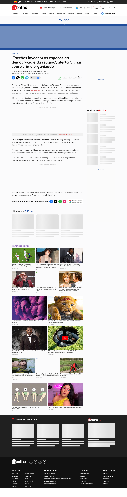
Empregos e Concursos (75, 13)
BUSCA (93, 1)
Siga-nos (33, 77)
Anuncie (82, 476)
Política (51, 13)
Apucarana (15, 13)
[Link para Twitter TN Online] (35, 462)
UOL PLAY (57, 1)
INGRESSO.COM (29, 1)
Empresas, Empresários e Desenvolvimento (57, 478)
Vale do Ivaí (35, 13)
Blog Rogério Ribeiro (50, 483)
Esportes (14, 486)
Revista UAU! (61, 13)
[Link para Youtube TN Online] (44, 462)
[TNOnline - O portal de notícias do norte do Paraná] (19, 7)
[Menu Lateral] (114, 8)
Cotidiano (15, 483)
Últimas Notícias (29, 473)
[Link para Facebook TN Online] (31, 462)
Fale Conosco (84, 473)
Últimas (95, 13)
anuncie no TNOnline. (65, 135)
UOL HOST (38, 1)
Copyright (83, 481)
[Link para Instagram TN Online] (40, 462)
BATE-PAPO (102, 1)
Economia (28, 486)
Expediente (83, 478)
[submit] (110, 8)
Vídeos (87, 13)
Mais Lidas (15, 473)
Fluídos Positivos (49, 476)
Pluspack (105, 483)
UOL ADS (64, 1)
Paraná (44, 13)
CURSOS (51, 1)
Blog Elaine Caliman (50, 481)
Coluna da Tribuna (49, 473)
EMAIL (111, 1)
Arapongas (25, 13)
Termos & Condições (86, 483)
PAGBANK (44, 1)
